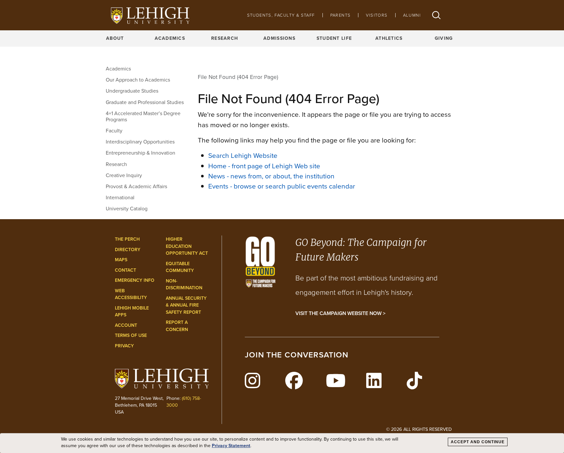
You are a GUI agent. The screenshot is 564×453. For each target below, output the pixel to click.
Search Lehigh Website (242, 155)
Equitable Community (180, 267)
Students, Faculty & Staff (281, 15)
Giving (444, 38)
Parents (340, 15)
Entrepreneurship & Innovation (140, 153)
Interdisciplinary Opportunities (140, 142)
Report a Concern (177, 326)
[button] (436, 15)
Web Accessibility (131, 294)
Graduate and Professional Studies (145, 102)
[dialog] (282, 443)
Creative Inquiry (124, 175)
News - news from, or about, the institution (271, 176)
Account (126, 325)
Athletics (389, 38)
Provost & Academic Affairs (136, 186)
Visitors (376, 15)
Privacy (124, 345)
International (120, 197)
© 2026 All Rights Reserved (419, 429)
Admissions (279, 38)
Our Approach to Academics (138, 80)
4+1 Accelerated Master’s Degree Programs (143, 116)
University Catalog (127, 208)
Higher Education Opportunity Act (187, 246)
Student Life (334, 38)
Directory (127, 249)
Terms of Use (131, 335)
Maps (121, 259)
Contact (125, 270)
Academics (170, 38)
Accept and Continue (478, 442)
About (115, 38)
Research (224, 38)
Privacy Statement (231, 446)
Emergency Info (134, 280)
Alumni (412, 15)
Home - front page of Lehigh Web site (264, 166)
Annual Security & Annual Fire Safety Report (186, 305)
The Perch (127, 239)
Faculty (114, 131)
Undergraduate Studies (132, 91)
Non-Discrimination (184, 285)
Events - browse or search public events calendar (281, 186)
